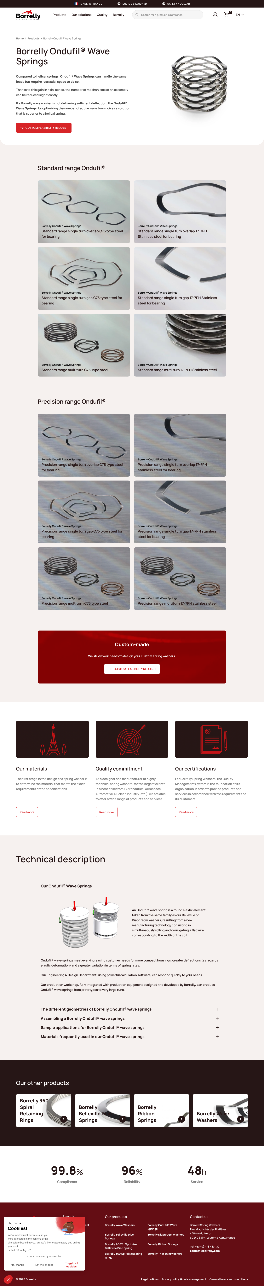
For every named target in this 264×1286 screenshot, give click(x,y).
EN (238, 15)
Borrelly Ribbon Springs (162, 1244)
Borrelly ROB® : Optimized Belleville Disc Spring (121, 1246)
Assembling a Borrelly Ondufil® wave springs (83, 1018)
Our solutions (82, 14)
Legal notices (149, 1279)
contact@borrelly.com (205, 1251)
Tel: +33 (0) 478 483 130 (205, 1247)
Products (59, 14)
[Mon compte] (215, 15)
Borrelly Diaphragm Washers (165, 1235)
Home (20, 38)
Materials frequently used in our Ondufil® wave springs (93, 1036)
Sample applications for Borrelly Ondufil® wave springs (93, 1027)
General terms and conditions (228, 1279)
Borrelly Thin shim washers (164, 1254)
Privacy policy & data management (184, 1279)
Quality (102, 14)
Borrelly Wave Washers (120, 1225)
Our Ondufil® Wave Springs (66, 886)
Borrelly (118, 14)
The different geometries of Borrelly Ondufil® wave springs (96, 1009)
